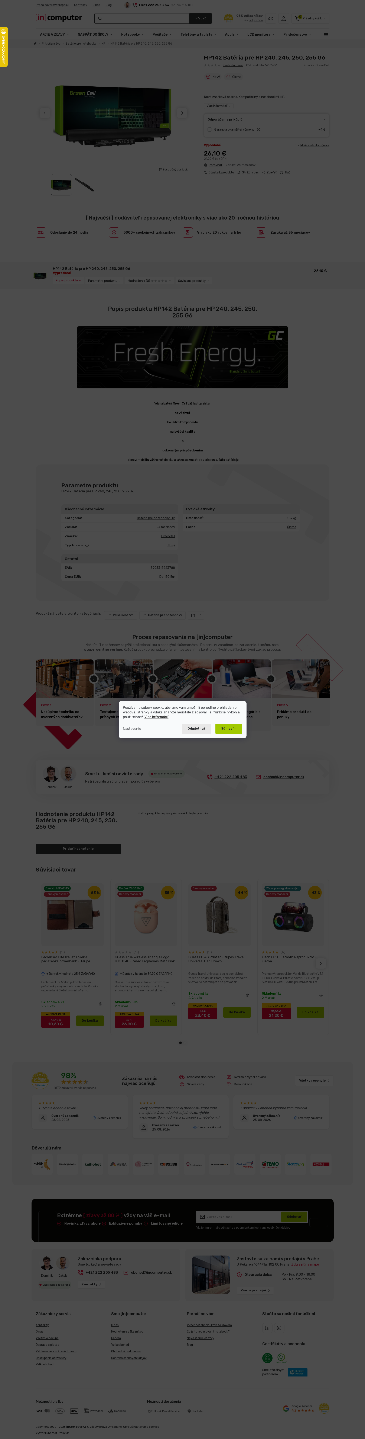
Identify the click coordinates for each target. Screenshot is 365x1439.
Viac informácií (156, 717)
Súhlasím (229, 728)
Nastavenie (132, 729)
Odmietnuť (196, 728)
